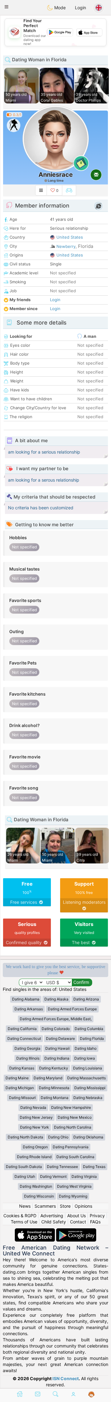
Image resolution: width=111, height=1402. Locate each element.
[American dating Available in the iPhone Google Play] (76, 1231)
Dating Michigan (20, 1087)
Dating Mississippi (89, 1087)
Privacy (97, 1215)
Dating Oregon (35, 1147)
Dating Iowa (84, 1058)
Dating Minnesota (54, 1087)
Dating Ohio (58, 1137)
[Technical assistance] (91, 1394)
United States (69, 237)
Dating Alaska (56, 999)
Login (80, 7)
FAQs (95, 1221)
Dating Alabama (25, 999)
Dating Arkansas (28, 1009)
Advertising (51, 1215)
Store (65, 1206)
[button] (6, 7)
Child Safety (53, 1221)
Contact (78, 1221)
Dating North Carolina (72, 1127)
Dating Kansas (21, 1068)
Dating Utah (24, 1176)
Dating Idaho (86, 1048)
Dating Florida (92, 1038)
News (25, 1206)
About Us (76, 1215)
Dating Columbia (89, 1028)
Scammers (45, 1206)
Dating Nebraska (87, 1097)
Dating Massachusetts (86, 1078)
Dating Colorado (56, 1028)
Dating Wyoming (73, 1196)
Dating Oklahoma (88, 1137)
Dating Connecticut (24, 1038)
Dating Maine (17, 1078)
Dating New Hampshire (71, 1107)
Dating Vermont (53, 1176)
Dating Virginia (84, 1176)
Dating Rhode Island (34, 1156)
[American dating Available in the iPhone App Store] (35, 1231)
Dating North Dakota (25, 1137)
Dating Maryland (48, 1078)
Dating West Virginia (74, 1186)
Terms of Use (24, 1221)
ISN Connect (65, 1378)
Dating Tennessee (62, 1166)
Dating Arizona (86, 999)
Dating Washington (36, 1186)
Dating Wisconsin (39, 1196)
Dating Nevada (33, 1107)
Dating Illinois (27, 1058)
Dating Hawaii (57, 1048)
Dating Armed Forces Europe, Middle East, (56, 1018)
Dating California (22, 1028)
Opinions (83, 1206)
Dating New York (34, 1127)
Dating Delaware (60, 1038)
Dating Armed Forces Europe (72, 1009)
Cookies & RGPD (19, 1215)
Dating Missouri (22, 1097)
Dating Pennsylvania (70, 1147)
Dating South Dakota (24, 1166)
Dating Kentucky (53, 1068)
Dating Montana (54, 1097)
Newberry (66, 246)
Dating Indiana (56, 1058)
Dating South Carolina (75, 1156)
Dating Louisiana (87, 1068)
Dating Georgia (27, 1048)
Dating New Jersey (36, 1117)
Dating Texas (94, 1166)
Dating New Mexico (75, 1117)
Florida (85, 246)
